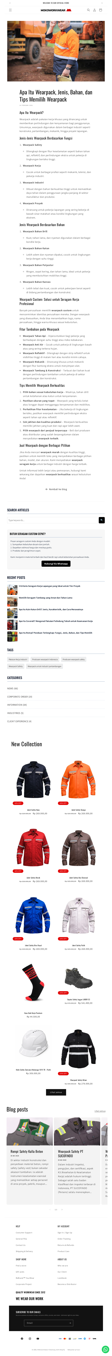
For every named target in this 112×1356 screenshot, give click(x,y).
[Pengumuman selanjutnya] (102, 3)
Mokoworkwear (42, 1350)
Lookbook (62, 1278)
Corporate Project (24, 1284)
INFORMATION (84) (17, 704)
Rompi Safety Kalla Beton (27, 1151)
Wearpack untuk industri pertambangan (44, 666)
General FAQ (21, 1239)
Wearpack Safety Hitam (78, 1080)
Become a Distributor (67, 1284)
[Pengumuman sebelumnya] (10, 3)
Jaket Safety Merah (33, 878)
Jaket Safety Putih (78, 945)
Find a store (21, 1265)
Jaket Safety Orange (79, 810)
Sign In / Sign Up (65, 1232)
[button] (10, 10)
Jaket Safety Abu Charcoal (78, 878)
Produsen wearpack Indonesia (45, 659)
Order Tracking (64, 1239)
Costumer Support (24, 1232)
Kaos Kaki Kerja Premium (33, 1013)
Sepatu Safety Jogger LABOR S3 (78, 999)
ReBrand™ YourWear (25, 1278)
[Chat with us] (105, 1349)
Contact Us (21, 1245)
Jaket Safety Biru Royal (33, 945)
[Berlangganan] (70, 1323)
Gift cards (20, 1272)
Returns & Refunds (66, 1245)
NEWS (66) (12, 688)
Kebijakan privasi (74, 1350)
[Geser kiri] (50, 1210)
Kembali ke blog (58, 489)
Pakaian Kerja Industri (18, 659)
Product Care (63, 1251)
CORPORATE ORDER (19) (19, 696)
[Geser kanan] (62, 1210)
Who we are (63, 1265)
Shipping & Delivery (24, 1251)
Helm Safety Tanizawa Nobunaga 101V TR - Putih (33, 1070)
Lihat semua (56, 1092)
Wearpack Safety (16, 666)
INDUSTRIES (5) (15, 713)
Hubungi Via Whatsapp (56, 563)
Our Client (62, 1272)
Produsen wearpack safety (74, 659)
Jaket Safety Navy (33, 810)
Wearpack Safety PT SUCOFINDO (70, 1153)
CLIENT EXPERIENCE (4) (19, 721)
